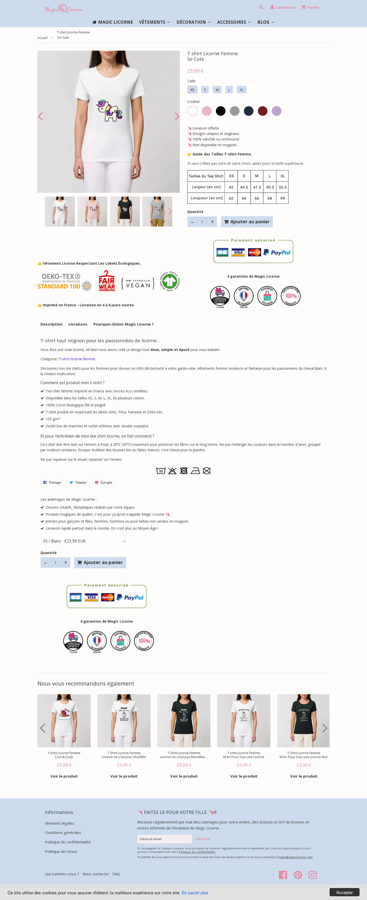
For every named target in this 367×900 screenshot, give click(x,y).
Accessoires (232, 22)
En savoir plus (195, 892)
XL (242, 89)
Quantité (195, 211)
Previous (41, 116)
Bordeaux (263, 111)
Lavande (277, 111)
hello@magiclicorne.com (296, 857)
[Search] (261, 6)
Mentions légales (59, 823)
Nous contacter (96, 873)
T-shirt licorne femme (76, 358)
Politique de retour (61, 851)
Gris (235, 111)
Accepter (344, 892)
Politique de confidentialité (68, 841)
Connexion (285, 7)
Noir (221, 111)
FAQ (116, 873)
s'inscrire (202, 839)
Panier (314, 7)
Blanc (193, 111)
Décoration (192, 22)
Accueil (42, 38)
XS (192, 89)
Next (176, 116)
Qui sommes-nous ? (62, 873)
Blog (263, 22)
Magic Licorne (115, 22)
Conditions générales (63, 832)
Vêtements (152, 22)
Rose (207, 111)
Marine (249, 111)
